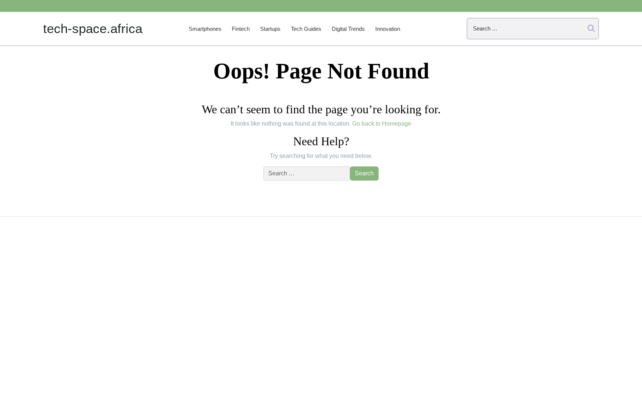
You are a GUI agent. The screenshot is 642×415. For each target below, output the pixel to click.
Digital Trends (348, 29)
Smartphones (205, 29)
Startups (270, 29)
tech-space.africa (92, 28)
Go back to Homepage (381, 123)
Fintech (241, 29)
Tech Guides (306, 29)
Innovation (387, 29)
